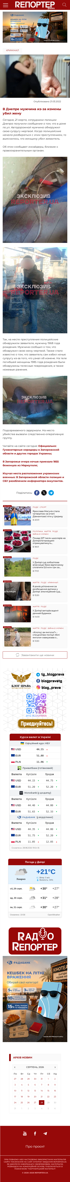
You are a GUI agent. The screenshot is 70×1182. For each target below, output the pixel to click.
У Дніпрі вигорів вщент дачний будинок (46, 611)
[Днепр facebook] (35, 1133)
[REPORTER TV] (25, 1133)
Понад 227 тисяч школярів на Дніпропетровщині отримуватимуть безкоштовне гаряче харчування (49, 541)
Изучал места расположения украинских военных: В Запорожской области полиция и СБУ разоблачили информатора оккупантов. (33, 477)
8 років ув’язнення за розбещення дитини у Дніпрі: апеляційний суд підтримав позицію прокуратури (46, 589)
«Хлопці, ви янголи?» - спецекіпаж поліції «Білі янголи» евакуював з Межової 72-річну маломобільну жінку (46, 635)
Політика (38, 532)
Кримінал (12, 50)
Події (35, 507)
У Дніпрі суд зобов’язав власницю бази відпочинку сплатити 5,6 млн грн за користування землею (48, 565)
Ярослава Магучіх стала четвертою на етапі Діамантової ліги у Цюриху (48, 514)
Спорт (43, 507)
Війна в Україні (40, 534)
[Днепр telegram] (45, 1133)
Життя (47, 532)
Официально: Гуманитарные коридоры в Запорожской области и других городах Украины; (31, 449)
